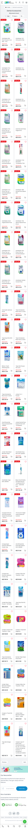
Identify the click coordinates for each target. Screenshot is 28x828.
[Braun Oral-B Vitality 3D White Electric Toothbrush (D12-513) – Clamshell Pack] (25, 462)
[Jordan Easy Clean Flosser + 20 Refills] (12, 584)
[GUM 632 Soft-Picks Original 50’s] (25, 110)
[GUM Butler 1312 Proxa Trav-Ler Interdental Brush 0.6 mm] (12, 110)
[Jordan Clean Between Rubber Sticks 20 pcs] (12, 666)
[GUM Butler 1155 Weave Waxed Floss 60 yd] (25, 202)
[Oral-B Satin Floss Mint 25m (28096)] (25, 433)
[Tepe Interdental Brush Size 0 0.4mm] (25, 291)
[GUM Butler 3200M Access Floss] (25, 262)
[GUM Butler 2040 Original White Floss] (12, 202)
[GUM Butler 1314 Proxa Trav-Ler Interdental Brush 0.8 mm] (12, 50)
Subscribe (22, 788)
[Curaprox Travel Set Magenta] (25, 611)
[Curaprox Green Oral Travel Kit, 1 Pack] (12, 611)
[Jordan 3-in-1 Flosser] (25, 376)
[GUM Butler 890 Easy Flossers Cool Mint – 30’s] (12, 20)
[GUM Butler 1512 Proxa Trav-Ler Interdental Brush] (12, 142)
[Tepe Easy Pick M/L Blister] (25, 584)
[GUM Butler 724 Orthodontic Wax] (25, 50)
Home (8, 7)
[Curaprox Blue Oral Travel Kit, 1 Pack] (25, 666)
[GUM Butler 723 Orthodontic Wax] (25, 20)
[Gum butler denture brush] (12, 291)
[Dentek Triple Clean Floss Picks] (25, 639)
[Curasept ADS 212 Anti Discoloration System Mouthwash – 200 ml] (12, 494)
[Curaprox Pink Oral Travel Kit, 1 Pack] (25, 555)
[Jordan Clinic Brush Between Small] (12, 433)
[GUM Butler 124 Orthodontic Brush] (25, 81)
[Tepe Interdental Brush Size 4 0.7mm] (12, 639)
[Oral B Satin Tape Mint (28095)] (12, 462)
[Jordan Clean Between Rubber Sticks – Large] (25, 695)
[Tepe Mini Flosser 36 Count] (25, 348)
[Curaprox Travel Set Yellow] (12, 695)
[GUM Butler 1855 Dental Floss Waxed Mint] (25, 171)
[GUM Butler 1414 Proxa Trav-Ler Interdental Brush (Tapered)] (12, 171)
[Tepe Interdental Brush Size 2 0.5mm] (25, 320)
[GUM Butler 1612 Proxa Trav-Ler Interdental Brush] (25, 232)
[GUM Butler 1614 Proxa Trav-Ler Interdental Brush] (12, 262)
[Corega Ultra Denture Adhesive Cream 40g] (12, 555)
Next (25, 762)
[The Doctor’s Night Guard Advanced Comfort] (25, 494)
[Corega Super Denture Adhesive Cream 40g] (12, 526)
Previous (4, 762)
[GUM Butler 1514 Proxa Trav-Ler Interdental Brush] (12, 232)
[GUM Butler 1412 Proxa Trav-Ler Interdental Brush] (12, 81)
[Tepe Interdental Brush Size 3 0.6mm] (12, 376)
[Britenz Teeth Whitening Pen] (12, 348)
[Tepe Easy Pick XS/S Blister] (12, 320)
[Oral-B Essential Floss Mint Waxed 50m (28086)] (25, 526)
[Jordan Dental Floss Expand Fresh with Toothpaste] (25, 404)
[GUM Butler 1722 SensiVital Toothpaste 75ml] (25, 142)
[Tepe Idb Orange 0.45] (12, 723)
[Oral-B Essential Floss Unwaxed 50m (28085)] (12, 404)
